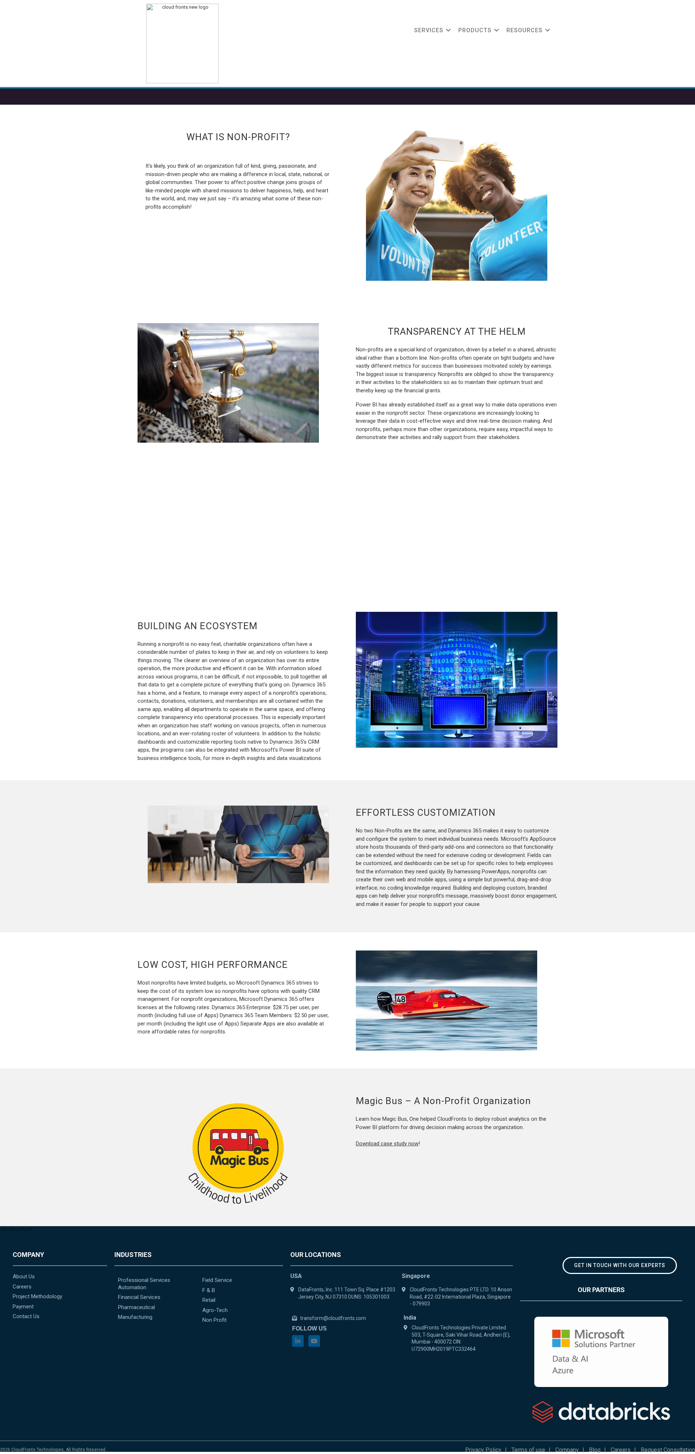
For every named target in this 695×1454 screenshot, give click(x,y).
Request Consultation (668, 1449)
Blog (595, 1449)
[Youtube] (314, 1341)
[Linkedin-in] (298, 1341)
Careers (621, 1449)
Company (567, 1449)
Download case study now (387, 1143)
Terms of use (528, 1449)
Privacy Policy (483, 1449)
